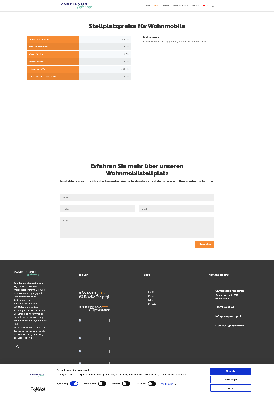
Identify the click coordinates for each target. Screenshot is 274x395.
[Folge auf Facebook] (16, 347)
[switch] (102, 383)
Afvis (230, 388)
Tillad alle (230, 371)
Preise (157, 6)
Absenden (204, 244)
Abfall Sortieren (180, 6)
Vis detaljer (167, 384)
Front (147, 6)
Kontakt (195, 6)
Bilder (166, 6)
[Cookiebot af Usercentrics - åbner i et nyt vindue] (37, 389)
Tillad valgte (231, 379)
